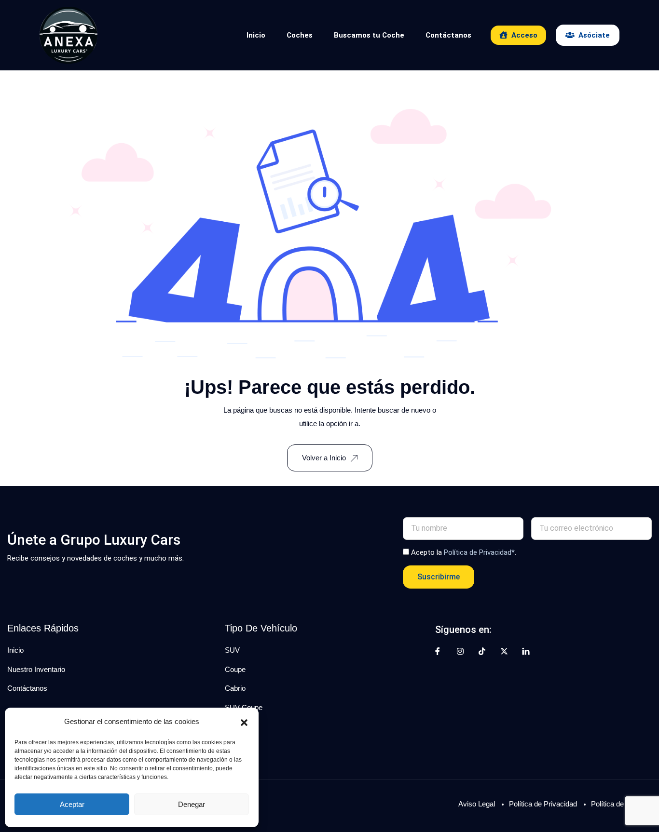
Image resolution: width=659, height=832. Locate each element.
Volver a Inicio (324, 458)
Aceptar (72, 804)
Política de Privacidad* (479, 552)
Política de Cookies (621, 804)
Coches (300, 35)
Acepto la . (463, 552)
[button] (244, 721)
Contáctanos (448, 35)
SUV (232, 650)
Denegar (191, 804)
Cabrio (235, 688)
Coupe (235, 669)
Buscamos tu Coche (369, 35)
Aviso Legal (476, 804)
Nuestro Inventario (36, 669)
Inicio (256, 35)
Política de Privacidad (543, 804)
